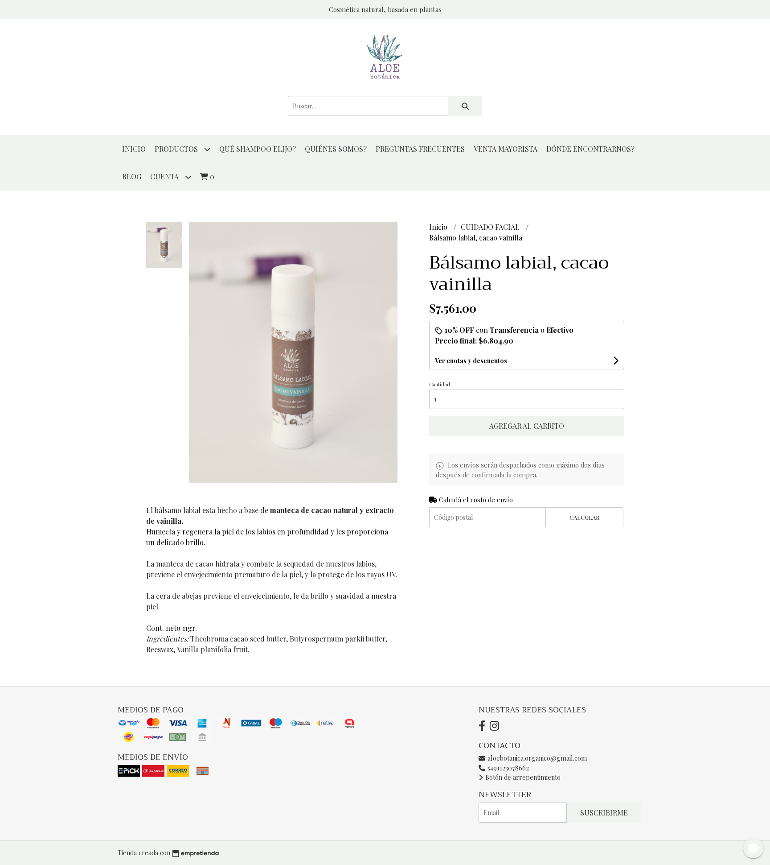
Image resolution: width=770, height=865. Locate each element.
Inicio (134, 148)
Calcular (584, 517)
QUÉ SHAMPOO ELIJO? (257, 148)
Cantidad (439, 384)
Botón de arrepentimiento (522, 777)
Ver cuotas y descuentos (471, 360)
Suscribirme (604, 812)
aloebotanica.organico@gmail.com (536, 757)
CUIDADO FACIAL (491, 227)
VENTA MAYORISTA (505, 148)
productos (177, 148)
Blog (131, 176)
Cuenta (165, 176)
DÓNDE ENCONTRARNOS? (590, 148)
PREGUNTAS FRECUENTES (420, 148)
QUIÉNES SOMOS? (336, 148)
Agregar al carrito (526, 425)
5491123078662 (507, 767)
